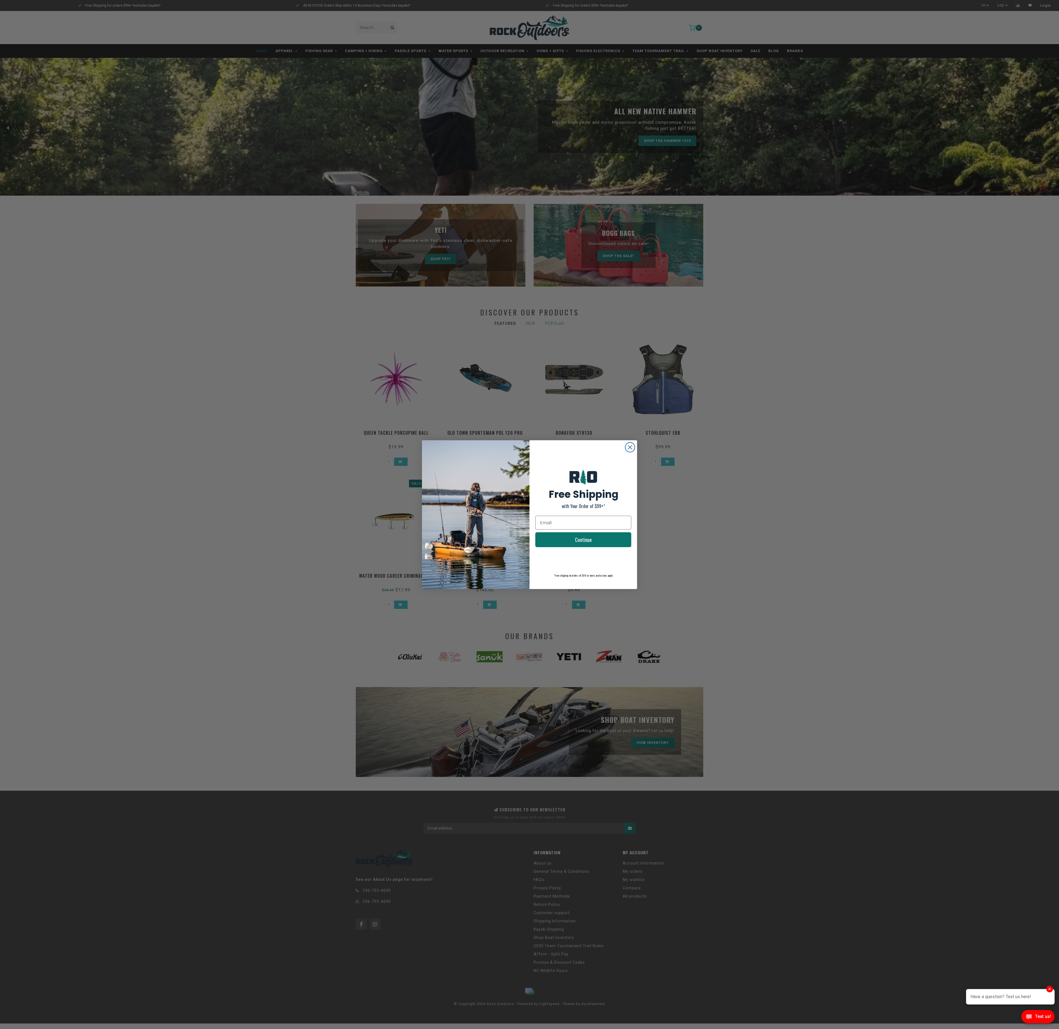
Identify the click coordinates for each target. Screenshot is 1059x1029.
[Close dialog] (630, 447)
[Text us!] (1038, 1018)
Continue (583, 539)
